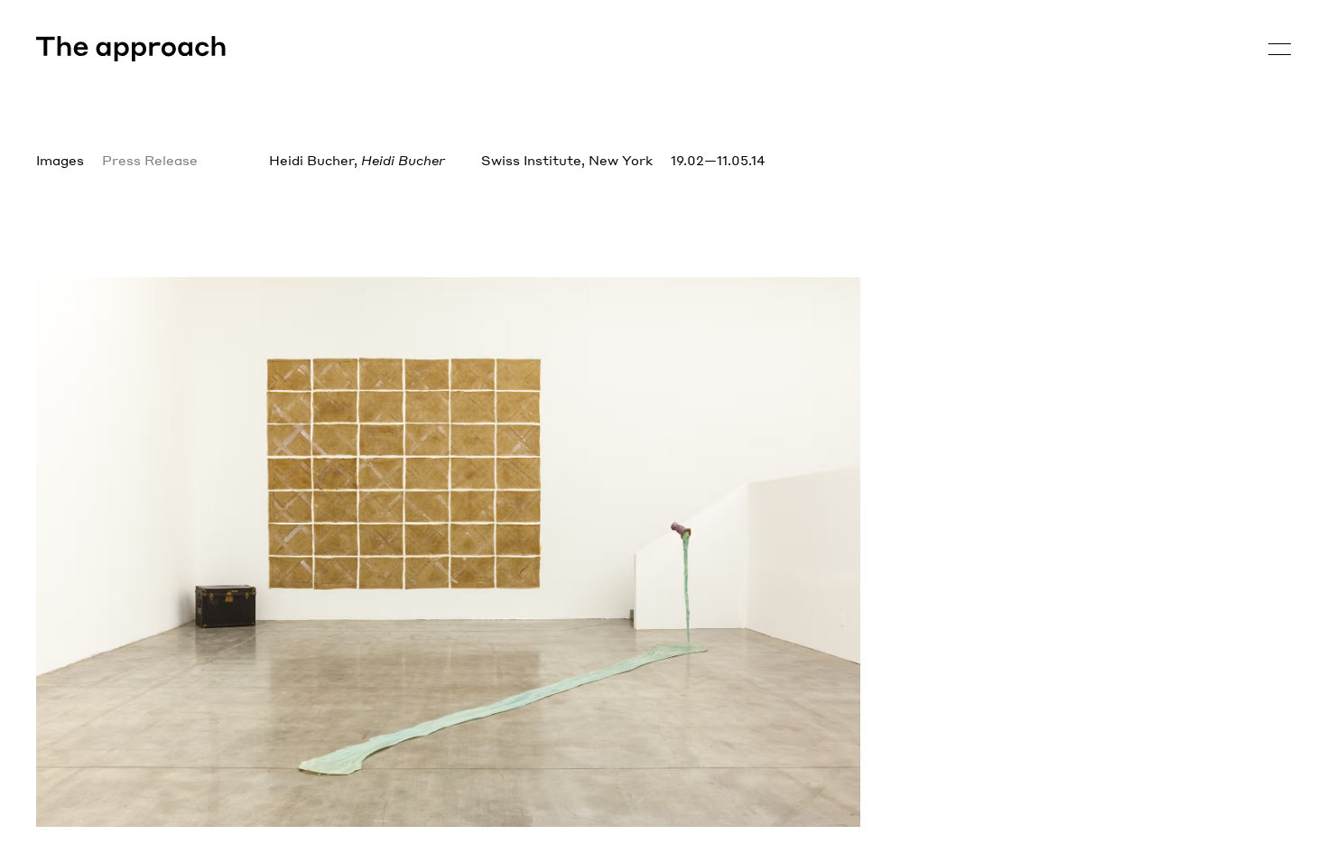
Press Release (150, 160)
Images (60, 160)
